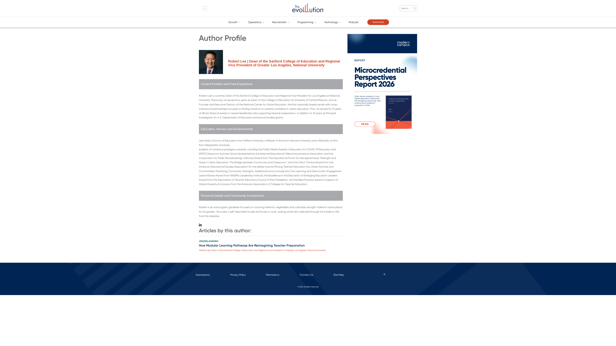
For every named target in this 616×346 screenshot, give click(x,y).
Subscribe (378, 22)
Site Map (339, 274)
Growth (232, 22)
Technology (331, 22)
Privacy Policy (238, 274)
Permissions (272, 274)
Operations (254, 22)
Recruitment (279, 22)
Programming (305, 22)
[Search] (414, 8)
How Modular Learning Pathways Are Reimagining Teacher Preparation (252, 245)
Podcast (353, 22)
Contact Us (306, 274)
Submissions (203, 274)
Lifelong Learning (208, 241)
